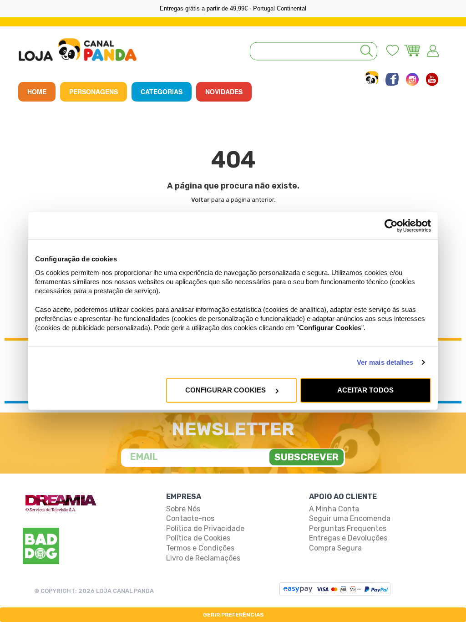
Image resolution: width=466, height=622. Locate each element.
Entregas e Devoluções (348, 538)
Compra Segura (335, 548)
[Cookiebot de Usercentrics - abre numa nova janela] (391, 226)
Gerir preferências (233, 615)
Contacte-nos (190, 518)
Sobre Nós (183, 509)
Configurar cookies (226, 390)
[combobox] (313, 51)
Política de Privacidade (205, 528)
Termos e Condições (200, 548)
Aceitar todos (365, 390)
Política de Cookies (198, 538)
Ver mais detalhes (385, 362)
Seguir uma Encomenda (349, 518)
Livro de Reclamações (203, 558)
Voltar (200, 199)
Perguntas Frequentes (347, 528)
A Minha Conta (334, 509)
